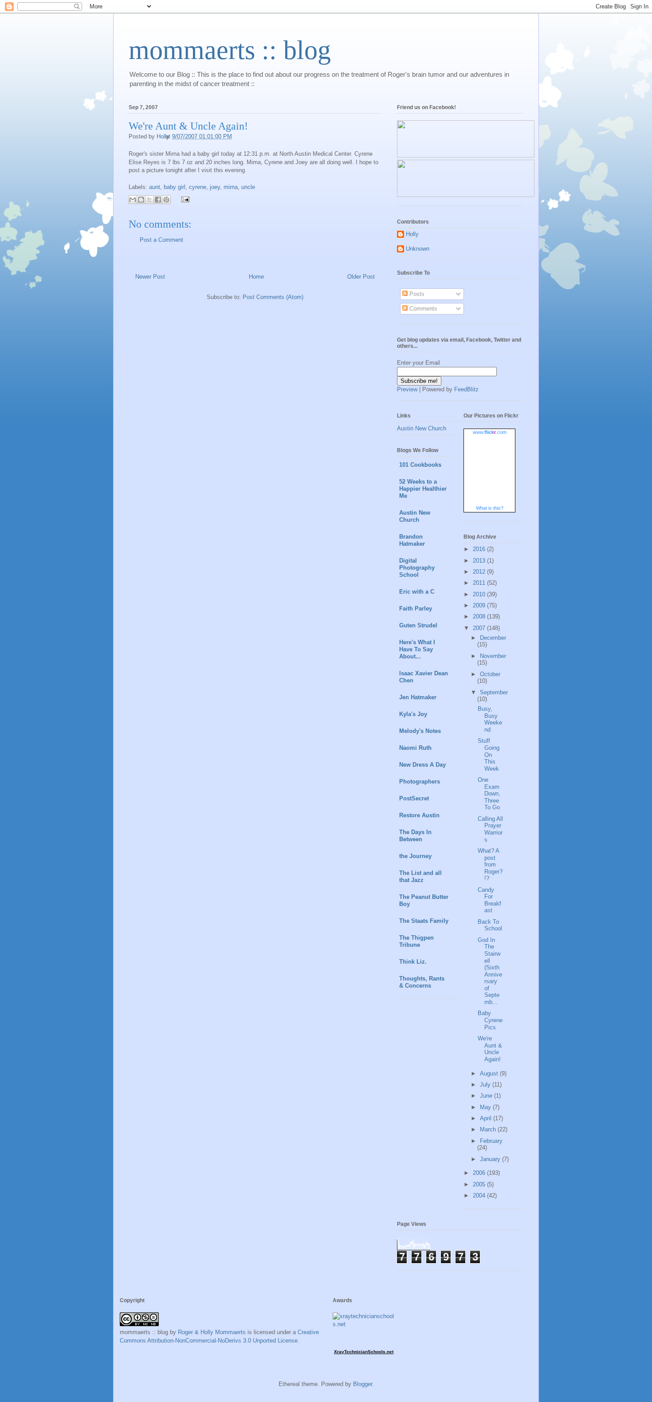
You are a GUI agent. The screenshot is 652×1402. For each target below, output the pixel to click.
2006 (480, 1173)
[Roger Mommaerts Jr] (465, 155)
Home (256, 276)
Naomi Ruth (415, 747)
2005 (480, 1184)
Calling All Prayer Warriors (490, 829)
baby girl (174, 187)
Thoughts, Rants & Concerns (421, 982)
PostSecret (414, 798)
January (491, 1159)
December (493, 637)
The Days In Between (415, 836)
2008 (480, 616)
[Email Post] (183, 199)
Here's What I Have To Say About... (417, 649)
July (486, 1084)
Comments (422, 308)
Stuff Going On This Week (488, 754)
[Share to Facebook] (157, 199)
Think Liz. (413, 961)
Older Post (361, 276)
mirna (231, 187)
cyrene (197, 187)
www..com (490, 432)
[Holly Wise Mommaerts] (465, 195)
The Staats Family (423, 921)
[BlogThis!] (141, 199)
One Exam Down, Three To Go (489, 793)
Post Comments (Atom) (273, 297)
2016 (480, 549)
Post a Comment (161, 239)
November (493, 656)
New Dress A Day (422, 764)
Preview (407, 389)
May (486, 1107)
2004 (480, 1195)
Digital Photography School (417, 567)
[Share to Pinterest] (166, 199)
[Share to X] (149, 199)
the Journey (415, 856)
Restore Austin (419, 815)
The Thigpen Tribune (416, 941)
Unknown (417, 248)
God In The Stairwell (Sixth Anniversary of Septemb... (490, 971)
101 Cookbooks (420, 464)
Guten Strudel (418, 625)
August (490, 1073)
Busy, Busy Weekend (490, 719)
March (489, 1129)
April (486, 1118)
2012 (480, 571)
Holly (412, 234)
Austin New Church (421, 428)
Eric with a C (416, 591)
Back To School (490, 925)
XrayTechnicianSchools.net (363, 1351)
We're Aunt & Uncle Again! (490, 1049)
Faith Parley (415, 608)
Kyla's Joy (413, 714)
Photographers (419, 781)
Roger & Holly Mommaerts (212, 1332)
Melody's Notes (420, 731)
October (490, 674)
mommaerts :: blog (230, 50)
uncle (248, 187)
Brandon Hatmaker (412, 540)
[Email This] (132, 199)
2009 (480, 605)
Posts (416, 294)
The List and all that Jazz (420, 876)
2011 (480, 582)
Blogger (362, 1384)
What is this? (489, 508)
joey (215, 187)
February (491, 1141)
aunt (154, 187)
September (494, 692)
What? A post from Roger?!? (490, 864)
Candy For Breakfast (489, 900)
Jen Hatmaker (417, 697)
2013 (480, 560)
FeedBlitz (466, 389)
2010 (480, 594)
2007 (480, 628)
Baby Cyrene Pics (490, 1020)
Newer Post (150, 276)
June (487, 1095)
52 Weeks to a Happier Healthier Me (423, 488)
